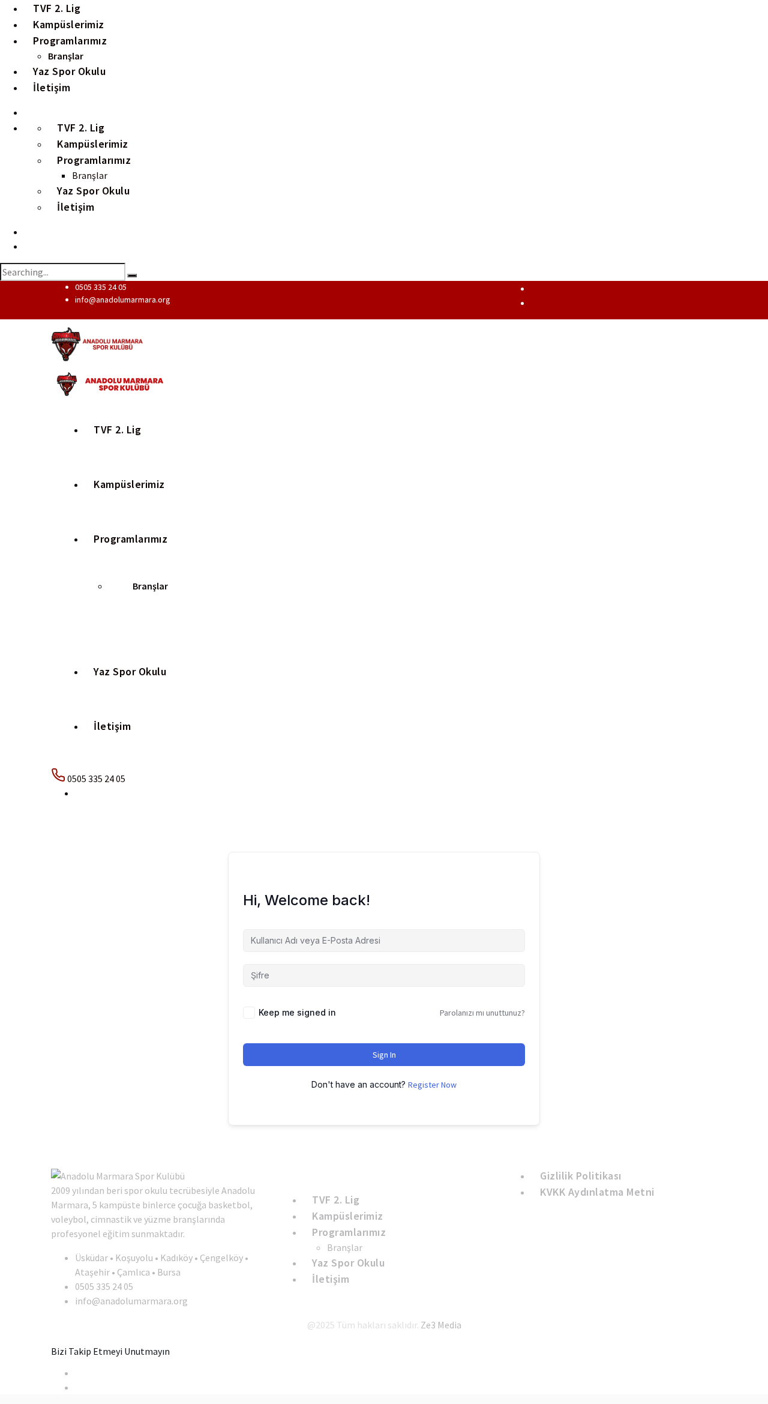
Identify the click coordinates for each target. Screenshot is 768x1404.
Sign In (384, 1054)
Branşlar (150, 586)
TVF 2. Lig (117, 429)
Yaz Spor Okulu (130, 671)
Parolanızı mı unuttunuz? (482, 1012)
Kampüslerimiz (129, 484)
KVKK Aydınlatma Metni (597, 1192)
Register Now (432, 1084)
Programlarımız (70, 40)
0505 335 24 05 (101, 287)
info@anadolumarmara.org (122, 299)
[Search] (132, 275)
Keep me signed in (297, 1012)
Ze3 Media (441, 1325)
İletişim (51, 87)
